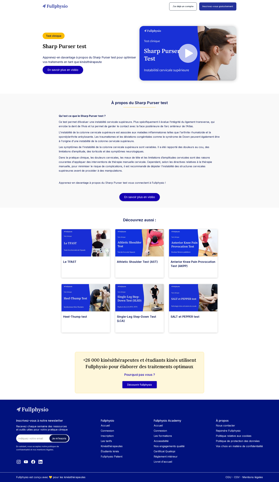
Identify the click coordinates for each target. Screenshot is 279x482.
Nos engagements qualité (169, 446)
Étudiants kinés (110, 451)
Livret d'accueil (163, 461)
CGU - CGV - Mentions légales (244, 477)
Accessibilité (161, 441)
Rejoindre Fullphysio (228, 430)
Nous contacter (225, 425)
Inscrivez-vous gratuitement (217, 6)
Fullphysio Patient (111, 456)
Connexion (107, 430)
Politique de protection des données (238, 441)
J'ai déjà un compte (183, 6)
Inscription (107, 435)
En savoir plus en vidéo (62, 70)
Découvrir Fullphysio (139, 384)
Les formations (163, 435)
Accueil (105, 425)
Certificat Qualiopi (164, 451)
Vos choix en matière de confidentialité (239, 446)
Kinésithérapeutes (112, 446)
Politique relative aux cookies (233, 435)
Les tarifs (106, 441)
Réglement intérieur (166, 456)
